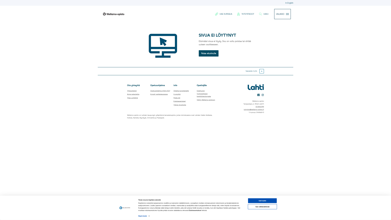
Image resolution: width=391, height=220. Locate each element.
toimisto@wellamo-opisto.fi (254, 110)
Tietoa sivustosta (180, 105)
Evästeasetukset (180, 101)
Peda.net (177, 98)
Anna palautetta (133, 94)
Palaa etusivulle (208, 53)
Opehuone (201, 91)
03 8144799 (260, 107)
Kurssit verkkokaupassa (159, 94)
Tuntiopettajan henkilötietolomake (204, 95)
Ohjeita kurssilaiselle (181, 91)
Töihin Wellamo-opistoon (206, 100)
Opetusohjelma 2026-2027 (160, 91)
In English (289, 3)
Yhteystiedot (132, 91)
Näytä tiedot (142, 216)
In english (177, 94)
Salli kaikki (262, 201)
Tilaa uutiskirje (132, 98)
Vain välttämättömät (262, 207)
